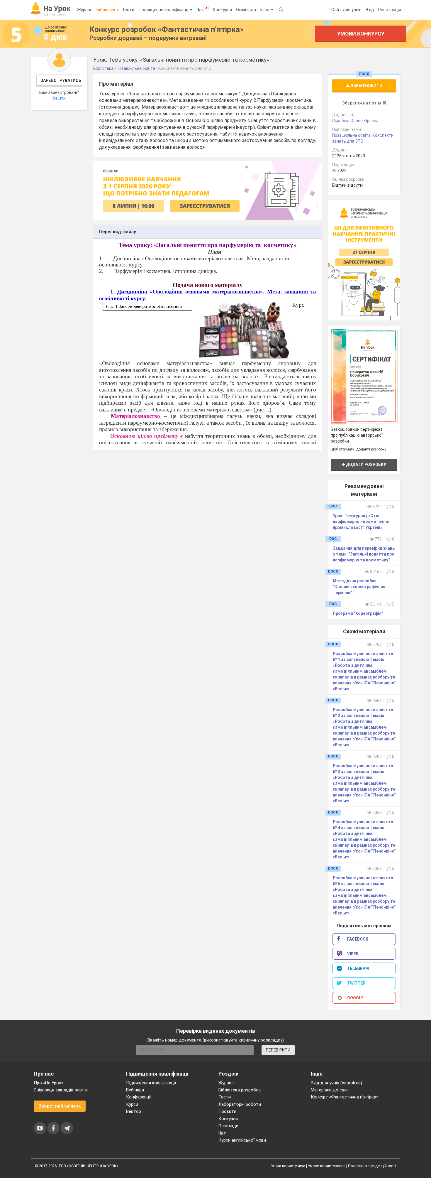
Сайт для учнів (346, 9)
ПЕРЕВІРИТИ (278, 1050)
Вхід (370, 9)
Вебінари (135, 1090)
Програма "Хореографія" (358, 613)
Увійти (59, 98)
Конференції (138, 1097)
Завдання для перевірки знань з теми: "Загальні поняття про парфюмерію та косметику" (364, 554)
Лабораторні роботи (239, 1104)
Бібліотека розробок (239, 1090)
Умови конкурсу (360, 34)
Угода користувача (288, 1166)
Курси (132, 1104)
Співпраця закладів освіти (61, 1090)
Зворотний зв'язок (59, 1106)
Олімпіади (228, 1125)
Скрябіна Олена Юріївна (355, 120)
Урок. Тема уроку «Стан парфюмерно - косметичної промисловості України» (361, 521)
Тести (128, 9)
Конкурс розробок (166, 29)
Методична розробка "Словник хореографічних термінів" (359, 586)
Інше (265, 9)
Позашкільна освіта (351, 135)
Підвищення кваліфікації (163, 9)
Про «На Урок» (48, 1083)
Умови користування (326, 1166)
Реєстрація (389, 9)
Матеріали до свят (330, 1090)
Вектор (133, 1111)
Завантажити (366, 85)
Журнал (84, 9)
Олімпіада (246, 9)
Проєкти (227, 1111)
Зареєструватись (60, 80)
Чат (202, 9)
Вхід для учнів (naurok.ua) (336, 1083)
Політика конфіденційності (372, 1166)
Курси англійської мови (242, 1140)
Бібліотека (107, 9)
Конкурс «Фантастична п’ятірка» (344, 1097)
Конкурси (222, 9)
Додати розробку (365, 464)
